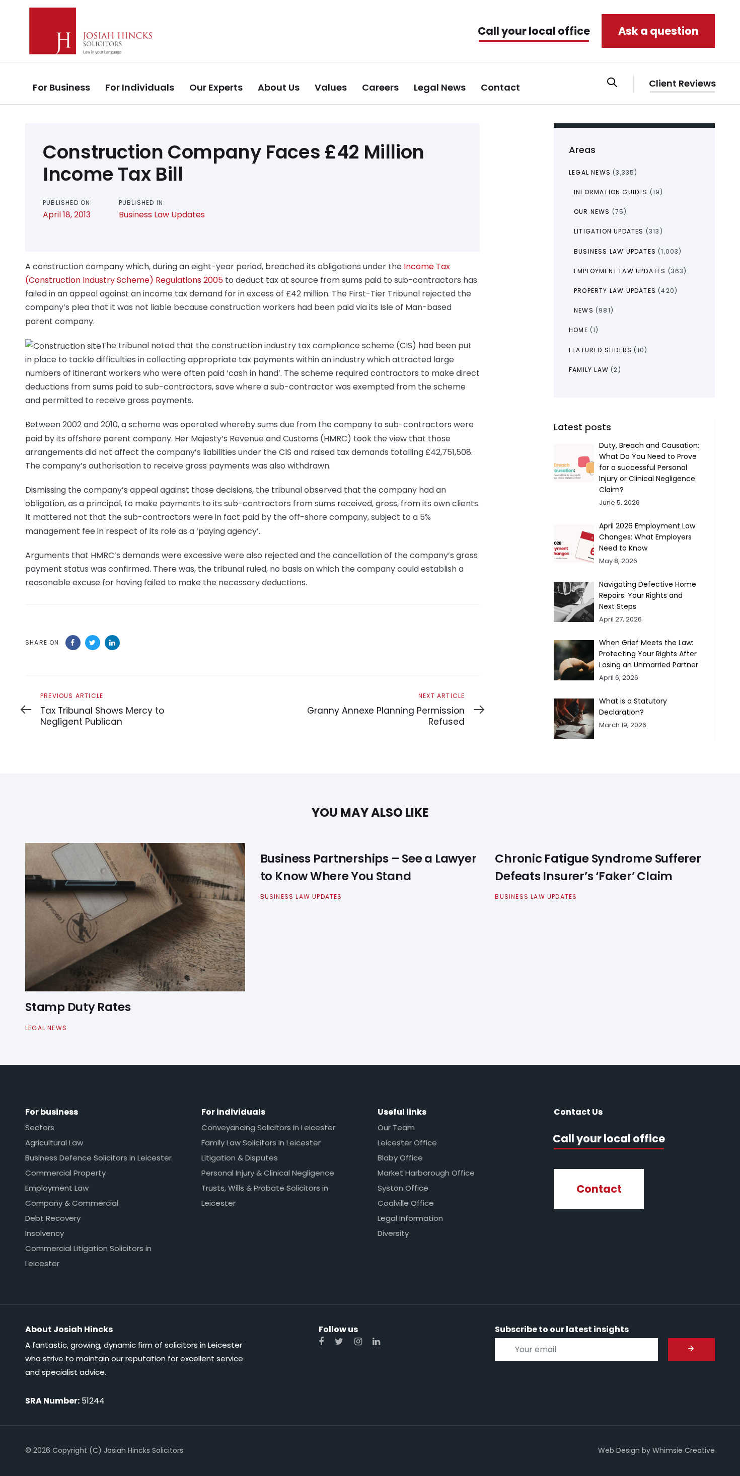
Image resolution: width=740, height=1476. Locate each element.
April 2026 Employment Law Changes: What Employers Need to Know (647, 537)
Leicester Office (407, 1142)
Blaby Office (400, 1157)
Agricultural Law (54, 1142)
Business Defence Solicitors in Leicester (98, 1157)
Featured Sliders (600, 350)
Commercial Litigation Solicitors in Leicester (88, 1256)
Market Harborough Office (426, 1173)
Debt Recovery (53, 1218)
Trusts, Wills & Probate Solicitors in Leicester (264, 1195)
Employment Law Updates (619, 271)
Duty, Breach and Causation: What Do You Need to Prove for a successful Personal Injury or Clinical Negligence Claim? (649, 467)
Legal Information (410, 1218)
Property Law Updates (615, 290)
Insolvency (44, 1233)
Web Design (619, 1450)
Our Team (396, 1127)
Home (578, 330)
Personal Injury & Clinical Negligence (267, 1173)
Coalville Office (406, 1203)
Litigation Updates (609, 231)
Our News (592, 211)
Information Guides (611, 192)
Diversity (393, 1233)
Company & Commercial (71, 1203)
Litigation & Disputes (239, 1157)
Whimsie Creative (683, 1450)
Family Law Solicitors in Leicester (261, 1142)
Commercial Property (65, 1173)
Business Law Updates (162, 214)
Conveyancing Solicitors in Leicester (268, 1127)
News (584, 310)
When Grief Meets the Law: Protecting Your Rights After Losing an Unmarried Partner (648, 654)
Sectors (39, 1127)
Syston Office (403, 1188)
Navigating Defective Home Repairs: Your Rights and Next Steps (647, 595)
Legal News (590, 172)
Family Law (589, 369)
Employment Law (57, 1188)
